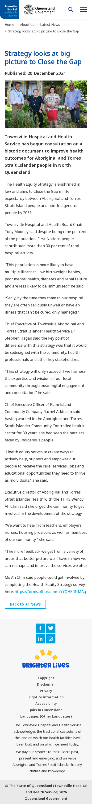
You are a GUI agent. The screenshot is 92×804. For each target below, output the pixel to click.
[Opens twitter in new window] (50, 628)
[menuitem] (46, 678)
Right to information (46, 697)
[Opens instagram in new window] (50, 638)
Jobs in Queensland (46, 710)
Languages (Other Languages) (46, 716)
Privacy (46, 690)
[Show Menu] (83, 9)
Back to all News (25, 604)
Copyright (46, 678)
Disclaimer (46, 684)
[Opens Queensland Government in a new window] (39, 9)
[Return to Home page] (9, 10)
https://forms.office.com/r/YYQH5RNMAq (50, 591)
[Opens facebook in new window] (40, 628)
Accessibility (46, 703)
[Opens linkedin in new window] (40, 638)
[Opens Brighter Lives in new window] (46, 658)
